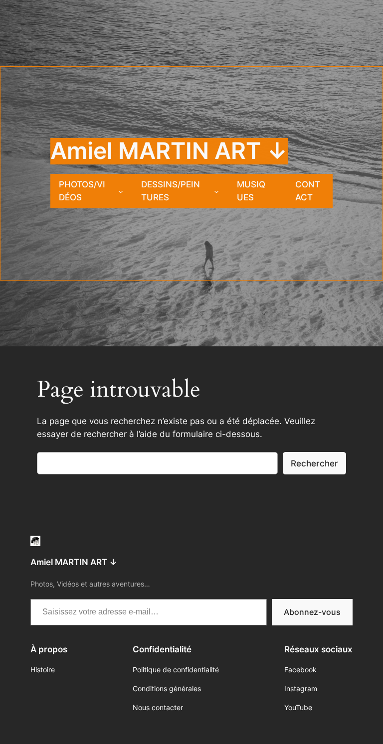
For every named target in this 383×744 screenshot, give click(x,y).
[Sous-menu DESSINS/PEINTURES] (216, 190)
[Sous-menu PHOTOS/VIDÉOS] (120, 190)
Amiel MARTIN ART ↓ (169, 150)
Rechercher (314, 463)
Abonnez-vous (312, 612)
